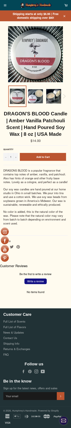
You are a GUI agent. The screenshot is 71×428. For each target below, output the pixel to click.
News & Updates (13, 332)
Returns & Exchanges (16, 349)
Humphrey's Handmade (24, 410)
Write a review (35, 281)
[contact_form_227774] (63, 420)
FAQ (6, 354)
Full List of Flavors (14, 327)
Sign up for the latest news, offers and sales (30, 388)
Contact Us (10, 338)
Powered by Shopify (48, 410)
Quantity (8, 149)
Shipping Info (11, 343)
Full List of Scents (14, 321)
